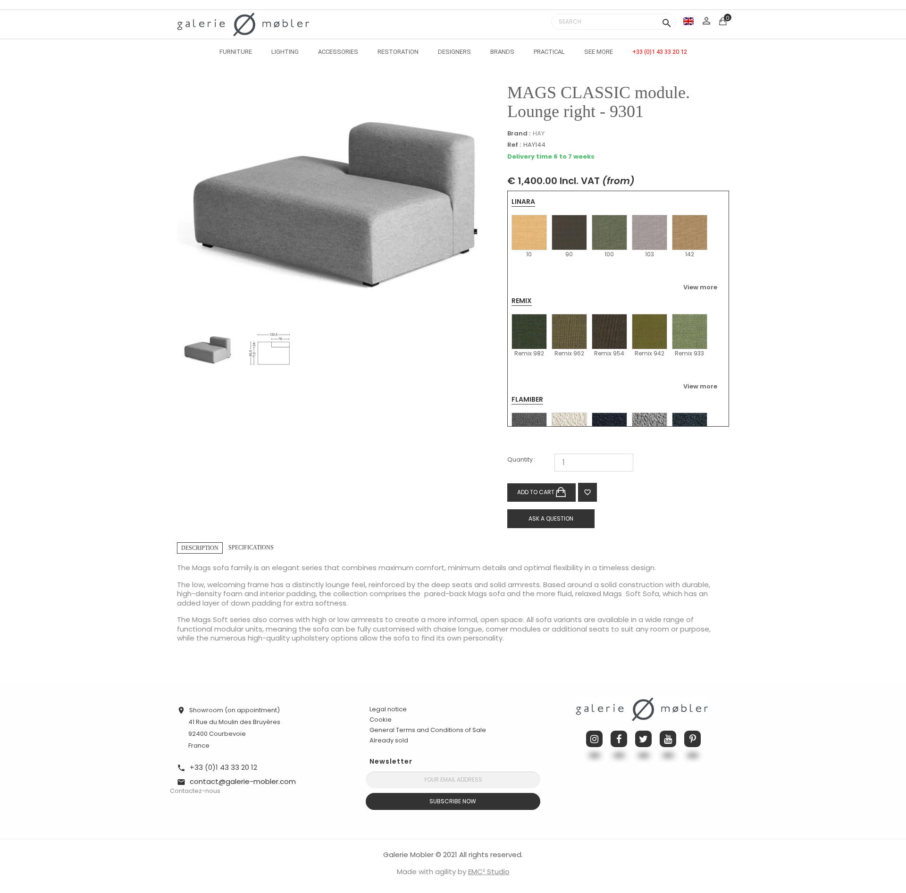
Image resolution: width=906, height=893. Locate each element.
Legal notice (388, 709)
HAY (539, 133)
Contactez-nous (195, 790)
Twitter (643, 739)
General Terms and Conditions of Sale (427, 729)
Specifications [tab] (251, 547)
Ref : (514, 145)
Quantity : (521, 460)
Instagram (594, 739)
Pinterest (692, 739)
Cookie (380, 720)
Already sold (388, 740)
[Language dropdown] (688, 21)
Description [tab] (199, 548)
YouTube (668, 739)
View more (700, 287)
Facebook (619, 739)
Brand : (518, 133)
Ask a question (550, 518)
